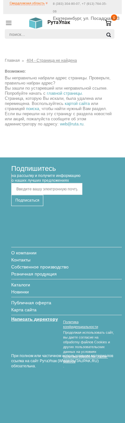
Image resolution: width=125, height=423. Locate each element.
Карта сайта (24, 309)
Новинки (20, 291)
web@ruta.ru (71, 124)
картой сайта (77, 103)
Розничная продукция (34, 273)
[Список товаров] (105, 23)
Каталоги (20, 284)
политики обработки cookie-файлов (85, 359)
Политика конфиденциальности (80, 324)
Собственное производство (40, 266)
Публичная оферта (31, 302)
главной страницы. (65, 93)
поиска (32, 108)
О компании (24, 252)
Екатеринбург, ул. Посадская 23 (86, 18)
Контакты (20, 259)
